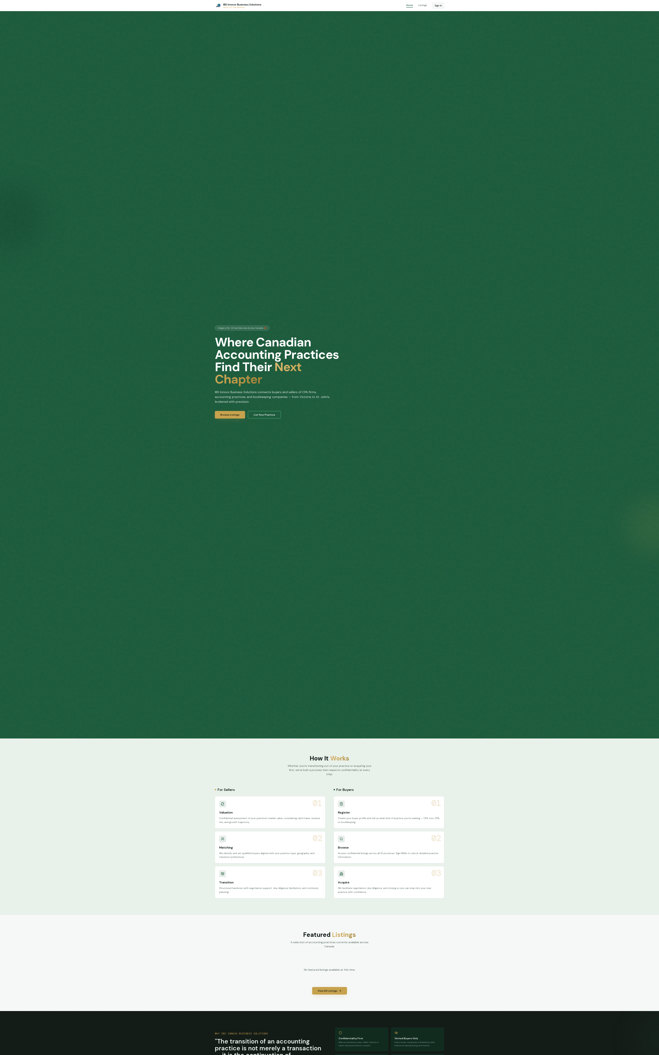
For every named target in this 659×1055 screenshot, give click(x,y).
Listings (422, 5)
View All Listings (327, 990)
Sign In (438, 5)
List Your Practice (264, 414)
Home (409, 5)
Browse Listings (230, 414)
